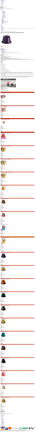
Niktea (3, 14)
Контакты (3, 20)
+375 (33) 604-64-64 (10, 8)
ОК (0, 431)
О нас (2, 2)
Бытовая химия (3, 17)
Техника (2, 15)
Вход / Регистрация (2, 0)
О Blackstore (3, 421)
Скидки (2, 4)
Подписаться (2, 409)
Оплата (2, 3)
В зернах (3, 11)
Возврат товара (3, 425)
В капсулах (1, 61)
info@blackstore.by (2, 1)
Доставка (2, 19)
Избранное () (2, 29)
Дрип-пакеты (4, 12)
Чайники (3, 16)
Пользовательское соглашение (4, 21)
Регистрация (2, 30)
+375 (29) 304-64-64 (7, 8)
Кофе (2, 10)
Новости (2, 23)
